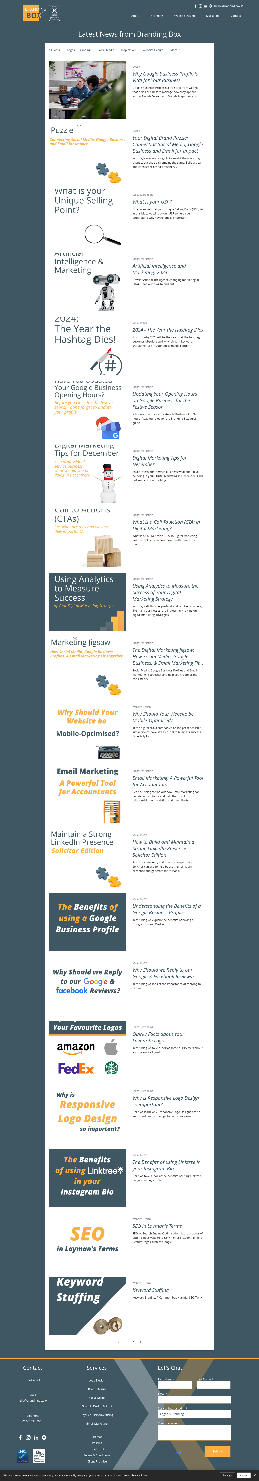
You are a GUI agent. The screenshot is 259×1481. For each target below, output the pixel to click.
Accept (244, 1475)
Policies (97, 1443)
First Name (165, 1379)
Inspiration (128, 50)
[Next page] (140, 1342)
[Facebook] (20, 1438)
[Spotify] (44, 1438)
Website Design (153, 50)
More (173, 50)
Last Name (204, 1379)
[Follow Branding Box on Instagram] (200, 6)
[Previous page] (118, 1342)
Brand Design (97, 1389)
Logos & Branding (79, 50)
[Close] (255, 1475)
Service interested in (171, 1408)
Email (161, 1394)
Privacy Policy (139, 1475)
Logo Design (97, 1380)
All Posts (54, 50)
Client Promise (97, 1461)
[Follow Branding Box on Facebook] (195, 6)
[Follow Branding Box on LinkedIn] (205, 6)
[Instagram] (28, 1438)
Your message (167, 1423)
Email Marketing (97, 1424)
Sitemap (97, 1437)
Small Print (97, 1449)
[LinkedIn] (36, 1438)
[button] (135, 15)
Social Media (106, 50)
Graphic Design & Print (97, 1406)
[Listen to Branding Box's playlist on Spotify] (210, 6)
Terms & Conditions (97, 1455)
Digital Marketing (142, 258)
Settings (227, 1475)
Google (136, 66)
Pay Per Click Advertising (97, 1415)
